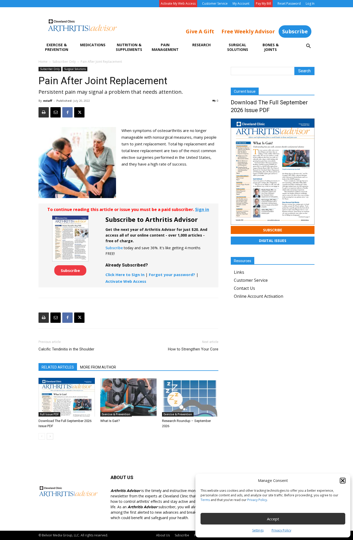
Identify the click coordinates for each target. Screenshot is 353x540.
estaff (47, 101)
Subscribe (295, 31)
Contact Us (244, 288)
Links (239, 272)
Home (43, 61)
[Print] (44, 112)
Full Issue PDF (49, 414)
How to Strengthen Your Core (193, 349)
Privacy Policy (257, 500)
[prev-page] (42, 436)
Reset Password (289, 3)
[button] (342, 480)
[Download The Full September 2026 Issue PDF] (67, 397)
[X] (79, 112)
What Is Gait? (110, 421)
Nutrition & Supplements (129, 47)
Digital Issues (272, 240)
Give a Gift (200, 31)
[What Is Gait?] (128, 397)
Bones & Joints (271, 47)
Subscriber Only (64, 61)
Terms (205, 500)
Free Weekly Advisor (248, 31)
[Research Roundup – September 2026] (190, 397)
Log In (310, 3)
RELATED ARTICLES (58, 367)
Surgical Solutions (237, 47)
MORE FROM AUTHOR (98, 367)
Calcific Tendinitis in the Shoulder (66, 349)
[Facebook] (67, 112)
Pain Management (165, 47)
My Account (241, 3)
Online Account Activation (258, 296)
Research (201, 44)
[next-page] (50, 436)
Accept (273, 518)
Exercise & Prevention (56, 47)
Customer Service (215, 3)
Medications (92, 44)
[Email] (55, 112)
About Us (163, 535)
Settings (258, 530)
